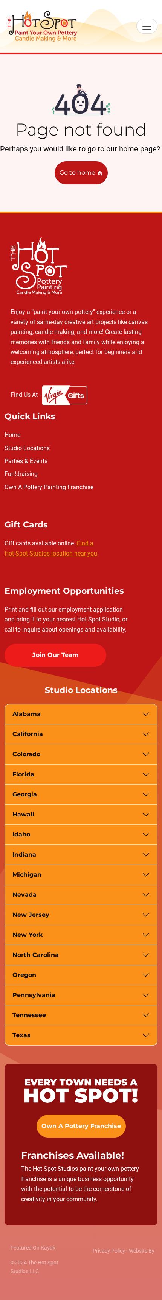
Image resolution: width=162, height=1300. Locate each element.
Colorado (26, 754)
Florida (23, 774)
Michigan (26, 874)
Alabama (26, 714)
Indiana (24, 854)
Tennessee (29, 1015)
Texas (21, 1035)
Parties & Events (26, 461)
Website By (141, 1251)
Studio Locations (27, 448)
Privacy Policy (109, 1251)
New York (27, 934)
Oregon (24, 975)
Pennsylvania (33, 995)
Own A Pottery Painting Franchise (49, 487)
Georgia (24, 794)
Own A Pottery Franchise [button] (81, 1126)
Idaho (21, 834)
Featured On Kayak (33, 1248)
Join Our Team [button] (55, 655)
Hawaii (23, 814)
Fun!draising (21, 474)
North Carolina (35, 954)
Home (12, 435)
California (27, 734)
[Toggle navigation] (146, 26)
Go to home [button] (78, 172)
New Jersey (30, 914)
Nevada (24, 894)
